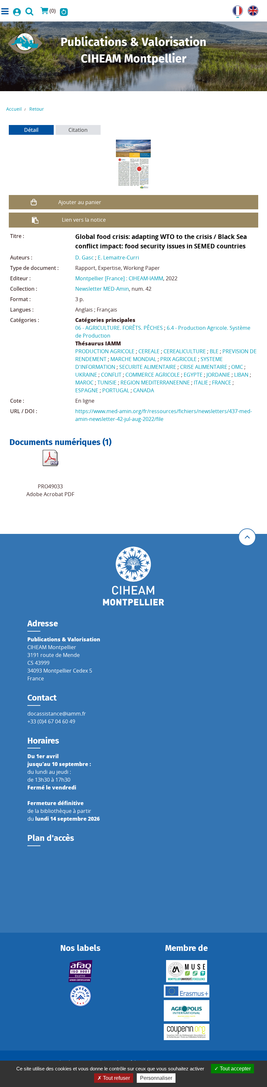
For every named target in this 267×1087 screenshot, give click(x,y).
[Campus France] (81, 996)
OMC (237, 366)
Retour (36, 109)
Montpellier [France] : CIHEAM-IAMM (119, 278)
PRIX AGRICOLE (178, 359)
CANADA (143, 390)
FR (235, 9)
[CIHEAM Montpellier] (133, 575)
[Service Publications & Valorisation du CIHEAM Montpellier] (25, 41)
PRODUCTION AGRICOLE (104, 351)
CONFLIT (111, 374)
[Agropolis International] (186, 1010)
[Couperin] (186, 1032)
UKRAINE (86, 374)
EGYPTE (193, 374)
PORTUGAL (115, 390)
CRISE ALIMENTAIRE (203, 366)
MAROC (84, 382)
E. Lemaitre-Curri (118, 257)
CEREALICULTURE (184, 351)
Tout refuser (116, 1078)
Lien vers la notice (84, 219)
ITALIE (201, 382)
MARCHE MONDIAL (133, 359)
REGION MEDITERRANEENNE (155, 382)
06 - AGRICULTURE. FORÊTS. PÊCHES (119, 327)
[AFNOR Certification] (81, 971)
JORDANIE (218, 374)
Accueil (14, 109)
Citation (78, 129)
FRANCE (221, 382)
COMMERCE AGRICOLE (152, 374)
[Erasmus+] (186, 991)
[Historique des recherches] (64, 10)
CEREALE (149, 351)
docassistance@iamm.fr (56, 713)
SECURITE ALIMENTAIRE (147, 366)
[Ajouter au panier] (33, 202)
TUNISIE (107, 382)
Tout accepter (234, 1068)
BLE (214, 351)
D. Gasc (84, 257)
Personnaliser (156, 1078)
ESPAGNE (86, 390)
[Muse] (186, 971)
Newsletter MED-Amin (102, 288)
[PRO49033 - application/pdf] (50, 458)
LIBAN (241, 374)
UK (251, 9)
